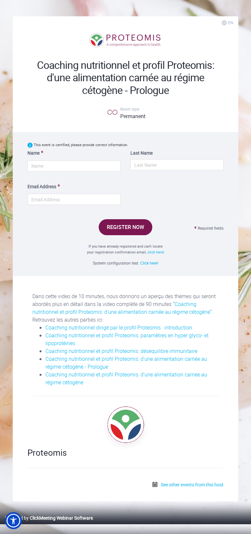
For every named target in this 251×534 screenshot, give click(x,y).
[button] (13, 520)
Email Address (41, 186)
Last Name (141, 153)
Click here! (149, 263)
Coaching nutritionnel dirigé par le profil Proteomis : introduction (118, 327)
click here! (155, 252)
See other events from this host (192, 484)
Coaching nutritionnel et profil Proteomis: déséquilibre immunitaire (121, 351)
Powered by (49, 518)
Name (33, 153)
